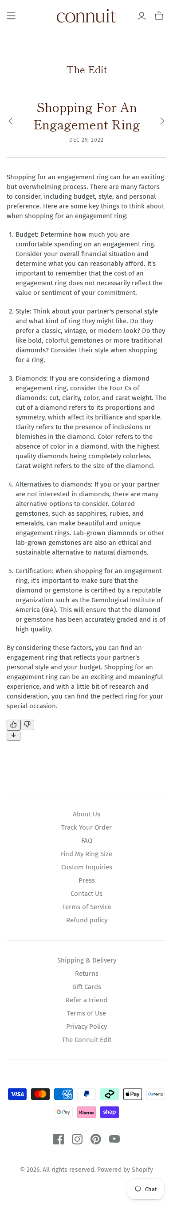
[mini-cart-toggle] (159, 16)
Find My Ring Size (86, 854)
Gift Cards (86, 987)
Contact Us (86, 894)
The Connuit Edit (86, 1040)
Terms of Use (86, 1013)
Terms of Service (86, 907)
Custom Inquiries (86, 867)
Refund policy (86, 920)
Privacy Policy (86, 1027)
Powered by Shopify (125, 1170)
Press (87, 880)
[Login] (141, 16)
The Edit (87, 69)
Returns (86, 974)
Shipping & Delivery (86, 960)
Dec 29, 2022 (86, 140)
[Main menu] (11, 15)
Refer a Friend (86, 1000)
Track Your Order (86, 827)
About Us (86, 814)
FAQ (86, 841)
